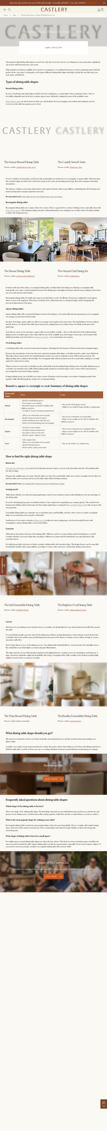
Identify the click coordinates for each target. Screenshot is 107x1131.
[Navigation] (4, 9)
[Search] (9, 9)
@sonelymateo (75, 721)
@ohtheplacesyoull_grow (25, 167)
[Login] (98, 9)
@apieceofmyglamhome (25, 276)
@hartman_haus (76, 167)
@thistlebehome (22, 610)
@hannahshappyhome (78, 610)
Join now (51, 876)
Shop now (8, 168)
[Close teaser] (6, 556)
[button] (102, 9)
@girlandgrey (75, 276)
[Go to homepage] (54, 9)
